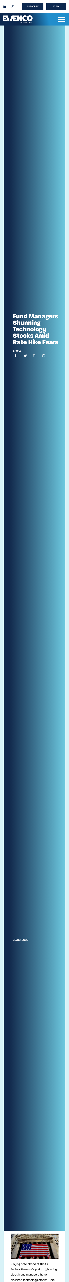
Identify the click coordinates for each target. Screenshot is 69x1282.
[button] (62, 19)
